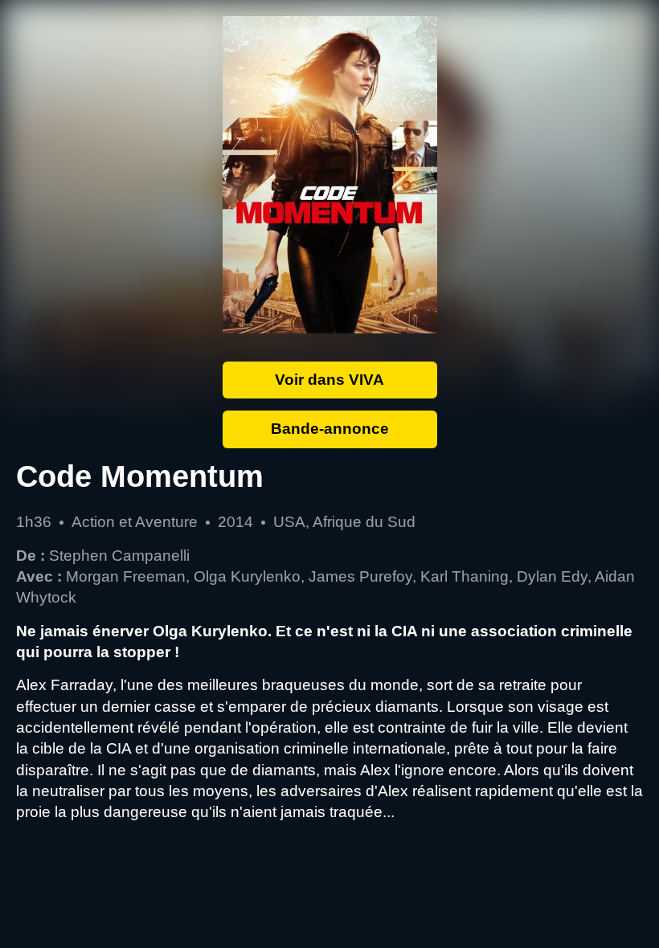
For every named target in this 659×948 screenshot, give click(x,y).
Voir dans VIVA (329, 379)
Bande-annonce (330, 428)
